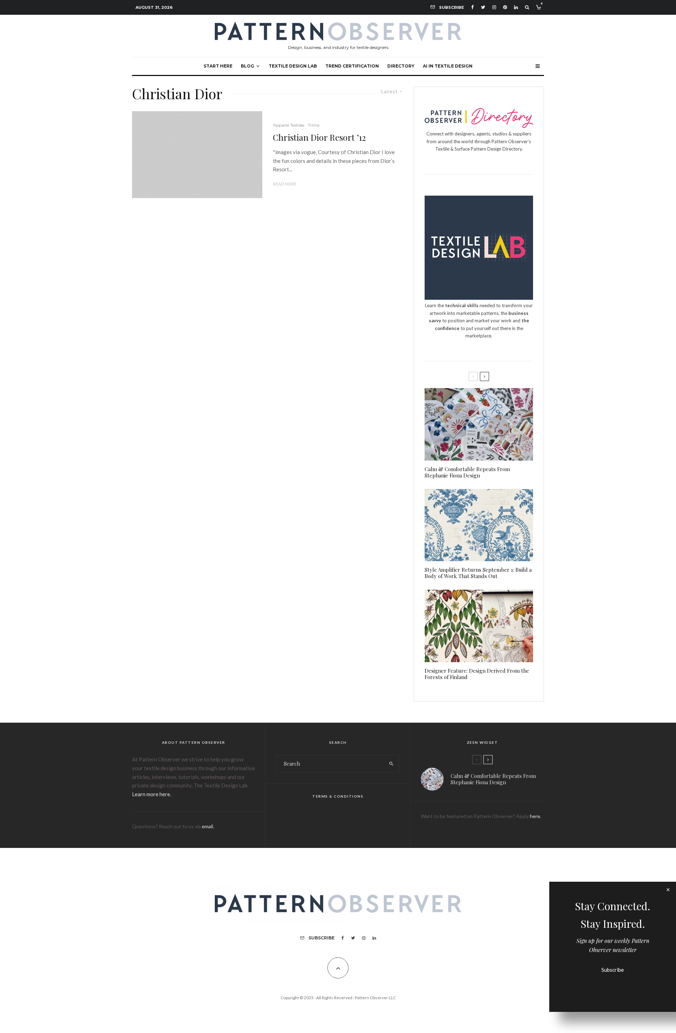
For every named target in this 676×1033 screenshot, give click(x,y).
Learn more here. (151, 794)
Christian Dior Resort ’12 (319, 137)
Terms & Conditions (337, 796)
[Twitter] (483, 7)
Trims (313, 125)
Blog (247, 66)
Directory (400, 66)
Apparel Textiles (288, 125)
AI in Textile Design (447, 66)
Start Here (218, 66)
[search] (391, 763)
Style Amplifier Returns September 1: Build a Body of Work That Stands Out (478, 572)
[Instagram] (494, 7)
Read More (284, 184)
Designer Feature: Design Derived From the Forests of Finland (477, 673)
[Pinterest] (505, 7)
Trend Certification (352, 66)
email (207, 826)
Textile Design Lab (293, 66)
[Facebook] (472, 7)
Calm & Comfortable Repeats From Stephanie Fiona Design (467, 472)
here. (535, 816)
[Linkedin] (516, 7)
